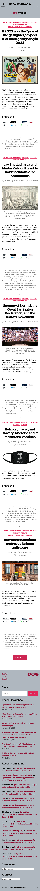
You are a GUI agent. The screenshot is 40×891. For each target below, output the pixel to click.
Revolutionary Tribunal (16, 287)
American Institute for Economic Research (22, 270)
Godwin (6, 146)
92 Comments (21, 445)
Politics (33, 22)
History (34, 422)
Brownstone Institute (26, 138)
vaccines (7, 148)
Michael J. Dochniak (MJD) (12, 831)
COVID (12, 140)
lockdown (13, 146)
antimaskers (15, 272)
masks (19, 146)
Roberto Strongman (30, 519)
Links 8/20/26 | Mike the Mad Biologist (17, 775)
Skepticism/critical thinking (20, 26)
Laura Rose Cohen (16, 517)
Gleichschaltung (28, 144)
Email (4, 676)
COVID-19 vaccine (28, 142)
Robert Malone (25, 409)
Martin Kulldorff (22, 283)
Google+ (5, 679)
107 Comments (21, 50)
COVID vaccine (9, 142)
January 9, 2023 (26, 47)
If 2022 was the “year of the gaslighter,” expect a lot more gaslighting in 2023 (20, 37)
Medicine (25, 22)
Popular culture (20, 24)
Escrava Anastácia (30, 513)
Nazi (23, 146)
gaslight (11, 144)
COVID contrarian (21, 140)
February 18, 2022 (26, 442)
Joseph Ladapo (29, 644)
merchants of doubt (10, 285)
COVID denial (32, 140)
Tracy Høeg (25, 411)
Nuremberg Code (24, 285)
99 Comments (33, 181)
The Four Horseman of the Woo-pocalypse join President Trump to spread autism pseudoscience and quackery (19, 734)
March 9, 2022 (19, 322)
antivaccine (15, 138)
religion (21, 519)
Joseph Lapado (30, 407)
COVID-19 (18, 142)
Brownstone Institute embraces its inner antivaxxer (20, 543)
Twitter (5, 674)
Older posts (20, 657)
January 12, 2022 (26, 552)
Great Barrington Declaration (21, 279)
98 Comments (21, 555)
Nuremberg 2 (30, 146)
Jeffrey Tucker (19, 644)
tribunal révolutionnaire (12, 289)
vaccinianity (22, 521)
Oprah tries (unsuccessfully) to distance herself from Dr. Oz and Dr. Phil (20, 814)
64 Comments (33, 322)
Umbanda (7, 521)
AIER (5, 270)
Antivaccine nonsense (12, 22)
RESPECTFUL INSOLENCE (20, 4)
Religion (24, 424)
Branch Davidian (25, 507)
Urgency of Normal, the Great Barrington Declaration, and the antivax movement (20, 311)
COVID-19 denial (27, 511)
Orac (14, 47)
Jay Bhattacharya (23, 281)
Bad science (26, 422)
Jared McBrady (25, 642)
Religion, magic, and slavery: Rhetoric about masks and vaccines (20, 433)
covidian (20, 513)
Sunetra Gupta (29, 287)
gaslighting (18, 144)
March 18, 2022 (19, 181)
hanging (14, 281)
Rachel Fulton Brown (11, 519)
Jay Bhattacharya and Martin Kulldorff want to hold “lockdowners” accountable (20, 170)
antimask (7, 138)
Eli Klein (26, 277)
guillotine (7, 281)
